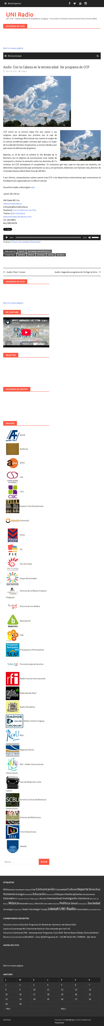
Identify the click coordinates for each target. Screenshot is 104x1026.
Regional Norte (26, 749)
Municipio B (24, 620)
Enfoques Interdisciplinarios (68, 894)
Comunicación (45, 889)
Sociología (8, 909)
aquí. (33, 187)
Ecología (20, 894)
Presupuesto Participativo (31, 649)
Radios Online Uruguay (33, 721)
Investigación (69, 898)
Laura (5, 928)
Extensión (24, 520)
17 (34, 994)
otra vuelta (48, 904)
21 (90, 994)
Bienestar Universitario (16, 890)
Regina (24, 71)
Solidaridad (17, 909)
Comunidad (61, 889)
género (37, 899)
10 (34, 989)
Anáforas (23, 449)
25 (48, 999)
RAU (21, 735)
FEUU (22, 535)
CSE (21, 477)
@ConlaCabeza (18, 213)
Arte (5, 889)
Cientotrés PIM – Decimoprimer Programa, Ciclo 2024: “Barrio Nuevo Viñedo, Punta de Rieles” (56, 932)
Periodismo (55, 904)
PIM (21, 635)
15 (6, 994)
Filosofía (20, 899)
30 (20, 1003)
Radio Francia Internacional (32, 678)
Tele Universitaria (27, 831)
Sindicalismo (82, 904)
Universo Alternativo (94, 910)
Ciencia (28, 889)
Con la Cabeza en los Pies (24, 210)
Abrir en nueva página (13, 48)
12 (62, 989)
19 (62, 994)
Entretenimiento (88, 894)
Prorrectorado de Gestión (31, 664)
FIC (21, 549)
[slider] (95, 237)
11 (48, 989)
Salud (73, 903)
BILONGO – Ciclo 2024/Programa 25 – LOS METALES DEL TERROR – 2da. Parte (60, 937)
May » (63, 1008)
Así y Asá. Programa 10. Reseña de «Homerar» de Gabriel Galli (48, 924)
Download (35, 241)
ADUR (22, 435)
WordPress (70, 1020)
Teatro (25, 909)
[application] (52, 237)
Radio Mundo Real (27, 693)
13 (76, 989)
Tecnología (34, 909)
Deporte (21, 255)
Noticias (32, 904)
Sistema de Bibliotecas (30, 817)
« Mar (7, 1008)
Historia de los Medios (29, 606)
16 (20, 994)
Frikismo (27, 899)
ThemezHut (59, 1022)
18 (48, 994)
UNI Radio (19, 14)
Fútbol (32, 899)
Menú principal (15, 55)
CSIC (21, 491)
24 (34, 999)
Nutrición (39, 903)
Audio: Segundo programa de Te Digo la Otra (76, 272)
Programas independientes (39, 251)
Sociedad (41, 255)
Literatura (83, 898)
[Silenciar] (89, 237)
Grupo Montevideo (28, 578)
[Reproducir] (6, 237)
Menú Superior (14, 3)
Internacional (54, 898)
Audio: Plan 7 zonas (16, 272)
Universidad (81, 909)
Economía (28, 894)
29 (6, 1003)
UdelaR (51, 255)
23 (20, 999)
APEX (22, 462)
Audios (22, 251)
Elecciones (50, 894)
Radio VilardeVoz (27, 707)
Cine (33, 889)
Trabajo (43, 909)
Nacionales (23, 903)
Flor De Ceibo (25, 563)
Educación (39, 894)
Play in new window (21, 241)
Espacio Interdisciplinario (31, 506)
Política (65, 903)
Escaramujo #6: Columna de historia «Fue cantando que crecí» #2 (41, 928)
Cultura (72, 889)
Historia (43, 898)
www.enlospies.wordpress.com (17, 216)
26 (62, 999)
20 (76, 994)
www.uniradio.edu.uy (12, 203)
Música (31, 255)
